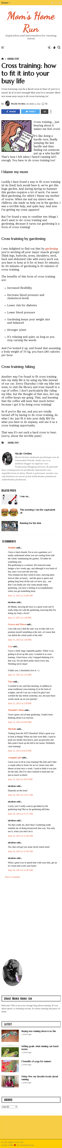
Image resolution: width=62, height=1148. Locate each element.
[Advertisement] (31, 920)
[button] (5, 2)
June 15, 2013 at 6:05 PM (19, 722)
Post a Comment (12, 877)
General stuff (13, 58)
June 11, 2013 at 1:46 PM (19, 617)
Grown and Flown (17, 624)
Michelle (12, 729)
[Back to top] (55, 1141)
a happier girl (14, 757)
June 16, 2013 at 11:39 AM (20, 851)
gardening (51, 248)
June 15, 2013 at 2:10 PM (19, 675)
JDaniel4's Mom (16, 710)
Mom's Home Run (31, 21)
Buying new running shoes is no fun (38, 1031)
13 (46, 103)
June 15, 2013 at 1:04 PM (19, 640)
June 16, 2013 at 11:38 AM (20, 836)
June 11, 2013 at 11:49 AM (20, 595)
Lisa (10, 646)
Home (4, 2)
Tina (10, 681)
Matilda (12, 547)
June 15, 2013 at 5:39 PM (19, 703)
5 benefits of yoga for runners (36, 1061)
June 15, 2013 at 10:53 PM (20, 779)
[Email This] (44, 111)
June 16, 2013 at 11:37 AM (20, 795)
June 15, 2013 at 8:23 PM (19, 750)
